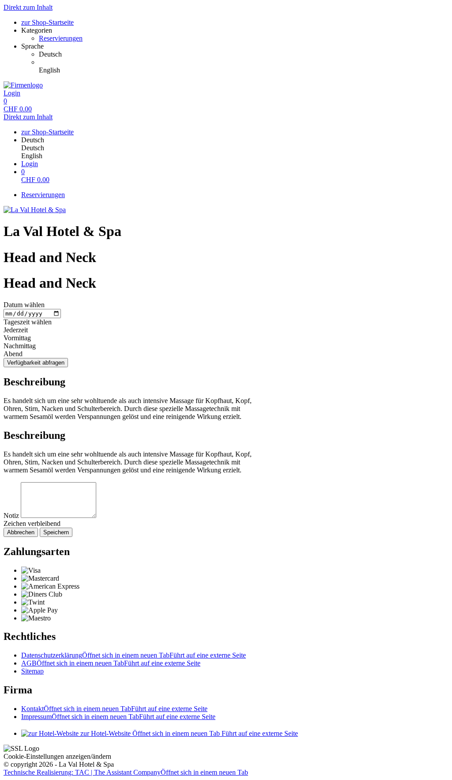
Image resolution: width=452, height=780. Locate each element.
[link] (243, 54)
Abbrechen (20, 532)
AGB (110, 663)
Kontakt (114, 708)
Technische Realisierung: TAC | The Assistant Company (126, 772)
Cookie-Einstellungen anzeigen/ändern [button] (57, 756)
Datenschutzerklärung (133, 655)
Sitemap (32, 671)
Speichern (56, 532)
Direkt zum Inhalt (28, 7)
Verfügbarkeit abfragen (35, 362)
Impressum (118, 716)
